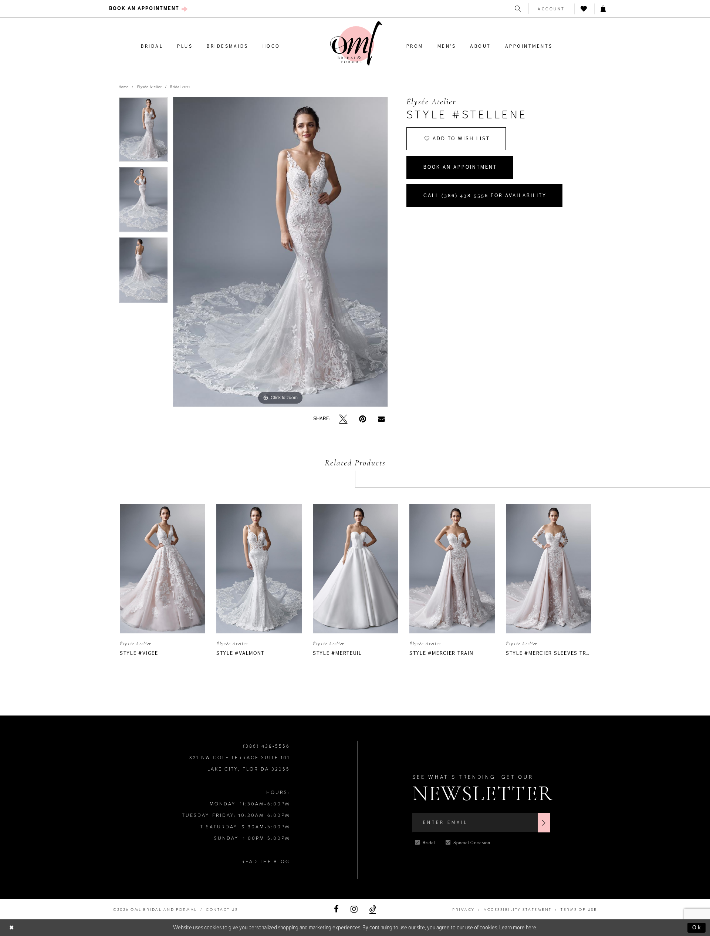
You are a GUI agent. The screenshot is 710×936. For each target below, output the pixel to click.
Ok (697, 927)
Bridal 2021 (180, 87)
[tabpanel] (143, 132)
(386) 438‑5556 (266, 746)
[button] (551, 8)
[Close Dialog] (11, 927)
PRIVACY (463, 909)
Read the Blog (265, 861)
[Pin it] (362, 419)
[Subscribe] (544, 822)
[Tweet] (343, 419)
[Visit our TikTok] (372, 909)
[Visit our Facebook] (336, 909)
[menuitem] (148, 8)
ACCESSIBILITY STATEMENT (518, 909)
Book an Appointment (460, 167)
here (531, 927)
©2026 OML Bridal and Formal (155, 909)
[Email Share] (381, 419)
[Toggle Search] (518, 8)
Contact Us (222, 909)
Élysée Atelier (149, 87)
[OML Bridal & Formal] (356, 43)
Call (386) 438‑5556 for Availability (485, 196)
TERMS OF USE (579, 909)
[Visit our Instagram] (354, 909)
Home (124, 87)
